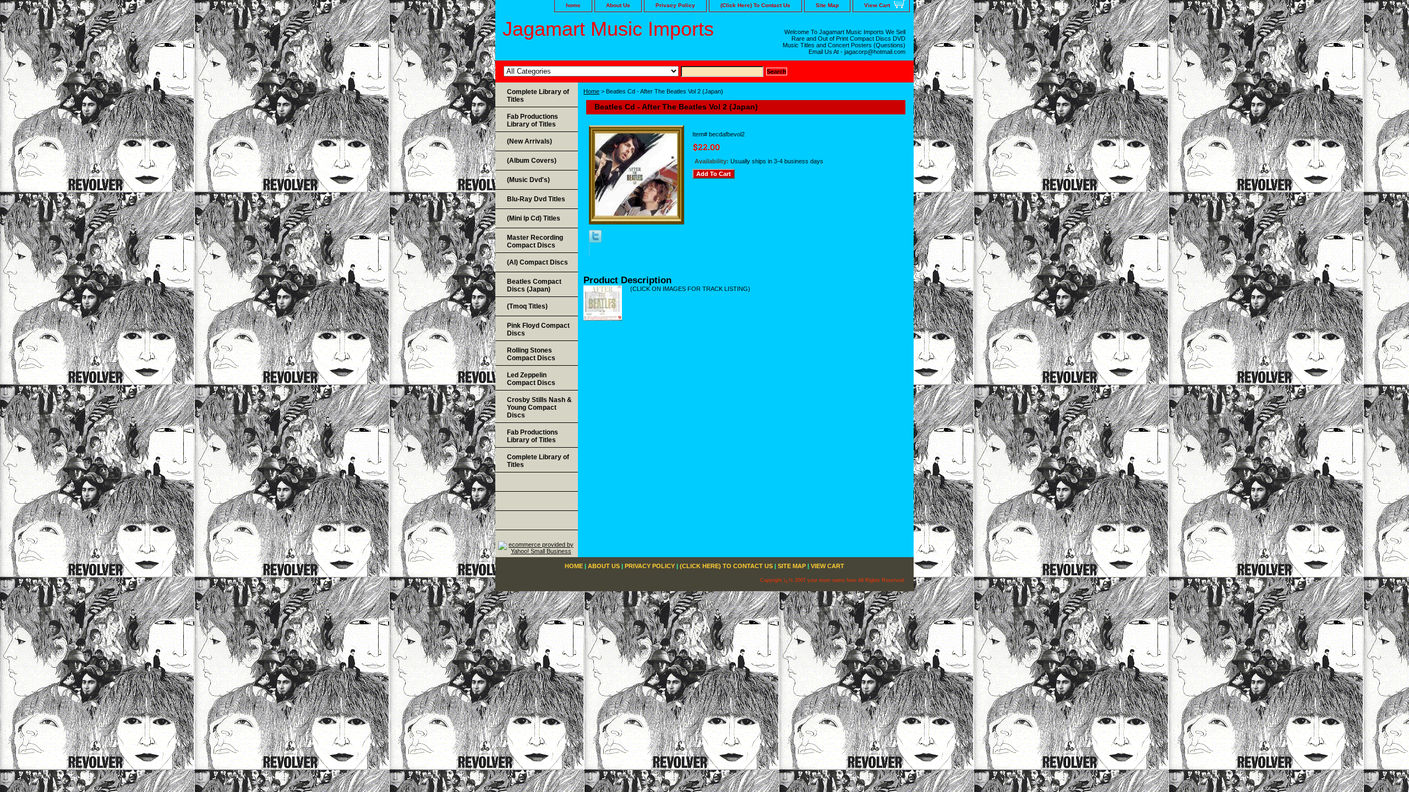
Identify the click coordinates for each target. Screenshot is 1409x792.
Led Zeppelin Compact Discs (531, 379)
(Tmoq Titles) (527, 306)
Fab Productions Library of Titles (532, 120)
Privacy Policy (675, 5)
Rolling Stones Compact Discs (531, 354)
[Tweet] (595, 240)
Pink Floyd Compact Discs (538, 329)
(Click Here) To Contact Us (755, 5)
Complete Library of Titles (538, 95)
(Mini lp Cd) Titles (533, 218)
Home (591, 91)
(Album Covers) (531, 160)
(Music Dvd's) (528, 180)
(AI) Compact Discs (537, 262)
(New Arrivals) (529, 141)
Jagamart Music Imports (608, 29)
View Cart (877, 5)
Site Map (827, 5)
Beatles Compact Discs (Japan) (534, 285)
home (573, 5)
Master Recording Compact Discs (535, 241)
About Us (618, 5)
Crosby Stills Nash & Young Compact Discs (539, 407)
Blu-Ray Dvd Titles (536, 199)
